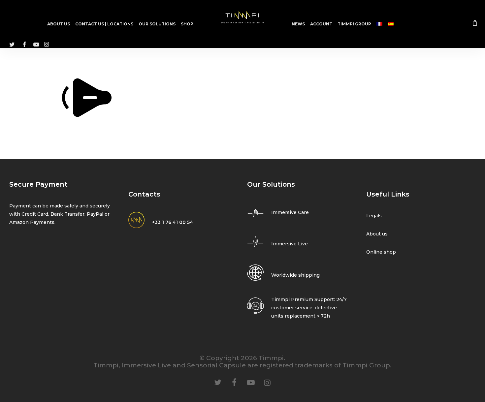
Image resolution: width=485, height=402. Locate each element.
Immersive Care (290, 212)
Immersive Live (289, 244)
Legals (374, 216)
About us (377, 234)
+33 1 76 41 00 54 (172, 222)
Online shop (381, 252)
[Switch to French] (379, 24)
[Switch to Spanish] (391, 24)
